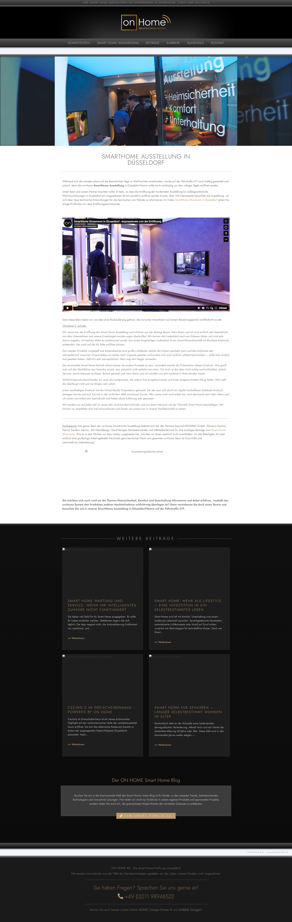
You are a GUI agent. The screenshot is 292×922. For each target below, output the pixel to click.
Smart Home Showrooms (118, 43)
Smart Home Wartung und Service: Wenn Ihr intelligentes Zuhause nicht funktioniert (102, 605)
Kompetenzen (79, 43)
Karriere (173, 43)
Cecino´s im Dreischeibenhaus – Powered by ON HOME (102, 709)
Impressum (255, 852)
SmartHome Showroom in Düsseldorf (196, 200)
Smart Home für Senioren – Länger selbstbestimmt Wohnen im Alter (188, 712)
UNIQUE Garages (190, 910)
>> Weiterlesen (76, 638)
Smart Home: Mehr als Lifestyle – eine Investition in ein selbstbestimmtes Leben (188, 605)
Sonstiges (195, 43)
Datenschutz (278, 852)
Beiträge (153, 43)
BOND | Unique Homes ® (155, 910)
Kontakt (217, 43)
